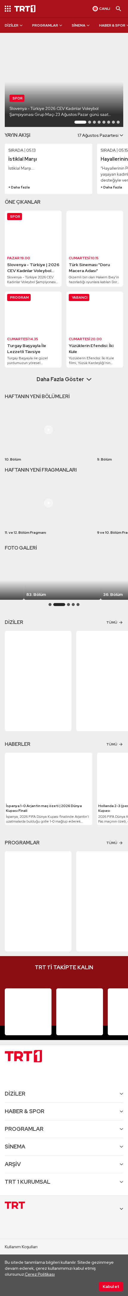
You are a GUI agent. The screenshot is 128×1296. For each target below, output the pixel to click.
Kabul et (111, 1286)
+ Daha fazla (19, 187)
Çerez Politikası (40, 1274)
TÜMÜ (111, 622)
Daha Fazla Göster (60, 379)
